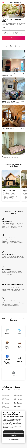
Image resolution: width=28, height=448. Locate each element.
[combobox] (13, 29)
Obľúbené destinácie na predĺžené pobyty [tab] (11, 389)
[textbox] (7, 34)
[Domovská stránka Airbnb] (3, 2)
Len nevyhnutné (13, 435)
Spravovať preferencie (13, 439)
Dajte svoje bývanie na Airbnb (17, 2)
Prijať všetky (13, 432)
